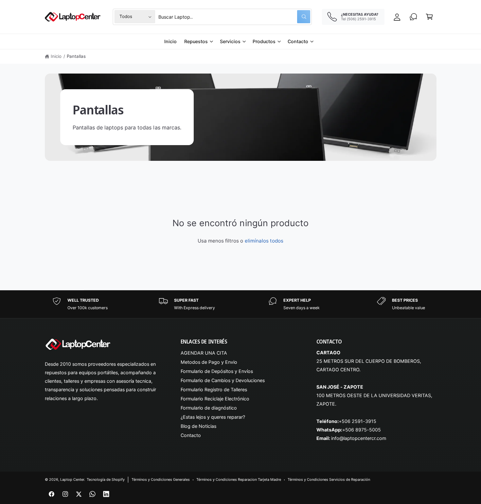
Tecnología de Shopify (106, 479)
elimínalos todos (264, 241)
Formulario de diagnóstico (209, 408)
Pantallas (76, 56)
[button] (429, 17)
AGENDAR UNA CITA (204, 353)
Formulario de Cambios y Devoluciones (223, 380)
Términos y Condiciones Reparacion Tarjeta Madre (238, 479)
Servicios (230, 41)
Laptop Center (72, 479)
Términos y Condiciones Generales (161, 479)
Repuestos (196, 41)
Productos (264, 41)
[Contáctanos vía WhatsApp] (413, 17)
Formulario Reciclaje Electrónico (215, 398)
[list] (240, 304)
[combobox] (234, 17)
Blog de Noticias (198, 426)
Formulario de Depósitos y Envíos (217, 371)
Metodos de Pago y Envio (209, 362)
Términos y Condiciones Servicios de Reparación (329, 479)
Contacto (298, 41)
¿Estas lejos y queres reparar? (213, 417)
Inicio (56, 56)
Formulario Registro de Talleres (214, 389)
